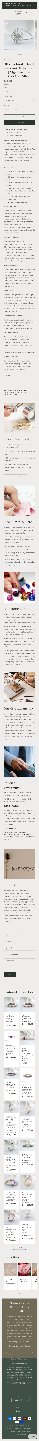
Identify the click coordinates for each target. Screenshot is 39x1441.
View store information (14, 135)
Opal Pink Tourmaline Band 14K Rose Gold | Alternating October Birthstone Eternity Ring (27, 1230)
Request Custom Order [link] (16, 477)
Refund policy (17, 1428)
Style (5, 87)
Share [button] (8, 375)
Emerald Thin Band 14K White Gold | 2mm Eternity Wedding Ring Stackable (27, 1158)
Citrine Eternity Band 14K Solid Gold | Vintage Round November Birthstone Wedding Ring (27, 1197)
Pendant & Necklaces (10, 1281)
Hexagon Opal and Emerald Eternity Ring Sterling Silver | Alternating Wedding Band (11, 1019)
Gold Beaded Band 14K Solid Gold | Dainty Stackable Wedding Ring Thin (27, 1123)
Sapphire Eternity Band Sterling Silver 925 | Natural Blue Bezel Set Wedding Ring (10, 1087)
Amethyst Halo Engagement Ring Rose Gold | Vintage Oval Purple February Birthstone (11, 1197)
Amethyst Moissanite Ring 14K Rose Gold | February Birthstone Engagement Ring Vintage (11, 1050)
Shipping (6, 83)
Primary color (8, 96)
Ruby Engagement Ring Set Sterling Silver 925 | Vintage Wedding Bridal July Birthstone (27, 1053)
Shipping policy (26, 1431)
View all (20, 1247)
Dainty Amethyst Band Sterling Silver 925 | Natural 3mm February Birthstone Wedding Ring (11, 1232)
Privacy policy (28, 1428)
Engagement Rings (24, 1280)
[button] (6, 13)
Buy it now (19, 123)
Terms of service (15, 1431)
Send (10, 974)
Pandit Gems (18, 1425)
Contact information (20, 1434)
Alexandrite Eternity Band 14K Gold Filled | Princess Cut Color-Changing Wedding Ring (27, 1090)
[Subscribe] (30, 1354)
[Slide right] (24, 54)
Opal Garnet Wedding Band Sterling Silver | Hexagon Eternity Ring (27, 1018)
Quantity (6, 105)
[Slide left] (15, 54)
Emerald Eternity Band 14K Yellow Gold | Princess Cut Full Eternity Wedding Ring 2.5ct (11, 1162)
